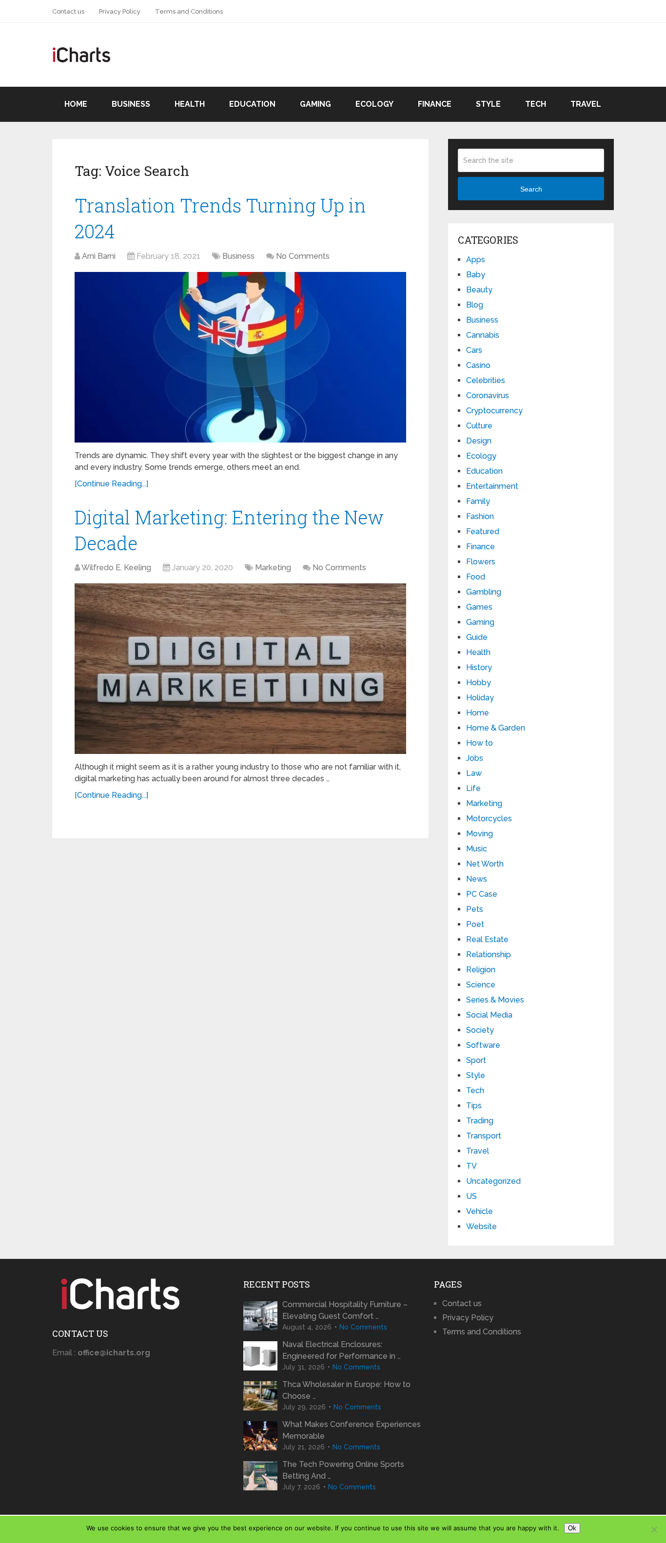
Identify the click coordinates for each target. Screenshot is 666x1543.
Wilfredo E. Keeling (116, 567)
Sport (476, 1060)
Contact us (68, 11)
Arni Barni (99, 256)
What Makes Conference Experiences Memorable (351, 1430)
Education (252, 104)
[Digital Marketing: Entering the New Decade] (240, 668)
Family (478, 501)
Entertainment (492, 486)
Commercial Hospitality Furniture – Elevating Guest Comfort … (345, 1310)
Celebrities (485, 380)
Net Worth (485, 863)
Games (479, 607)
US (471, 1196)
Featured (482, 531)
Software (483, 1045)
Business (131, 104)
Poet (475, 924)
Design (478, 440)
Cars (474, 350)
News (476, 879)
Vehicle (479, 1211)
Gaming (315, 104)
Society (480, 1030)
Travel (585, 104)
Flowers (480, 561)
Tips (474, 1105)
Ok (572, 1528)
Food (475, 576)
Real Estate (487, 939)
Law (474, 773)
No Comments (303, 256)
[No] (654, 1529)
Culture (479, 425)
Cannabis (482, 335)
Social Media (489, 1015)
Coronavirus (487, 395)
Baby (475, 274)
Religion (480, 969)
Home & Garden (495, 728)
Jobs (474, 758)
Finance (434, 104)
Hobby (478, 682)
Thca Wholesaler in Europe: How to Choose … (346, 1390)
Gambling (483, 592)
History (479, 667)
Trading (479, 1120)
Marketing (273, 567)
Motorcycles (489, 818)
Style (488, 104)
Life (473, 788)
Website (481, 1226)
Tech (535, 104)
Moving (479, 833)
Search (531, 189)
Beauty (479, 289)
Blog (474, 304)
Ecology (374, 104)
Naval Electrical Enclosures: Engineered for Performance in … (341, 1350)
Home (75, 104)
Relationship (488, 954)
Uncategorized (493, 1181)
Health (190, 104)
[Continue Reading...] (111, 483)
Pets (474, 909)
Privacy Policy (119, 11)
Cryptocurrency (494, 410)
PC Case (481, 894)
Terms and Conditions (189, 11)
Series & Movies (495, 999)
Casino (478, 365)
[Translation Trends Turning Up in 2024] (240, 357)
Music (476, 848)
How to (479, 743)
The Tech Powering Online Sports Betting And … (343, 1470)
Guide (477, 637)
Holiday (480, 697)
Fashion (480, 516)
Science (480, 984)
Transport (483, 1135)
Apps (475, 259)
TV (471, 1166)
